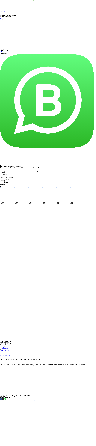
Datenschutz (7, 397)
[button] (48, 20)
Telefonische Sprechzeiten (4, 19)
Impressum (2, 397)
